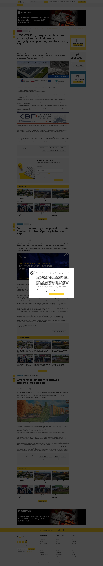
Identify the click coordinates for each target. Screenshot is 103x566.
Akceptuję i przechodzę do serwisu (56, 293)
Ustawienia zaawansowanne (43, 293)
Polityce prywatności (49, 291)
